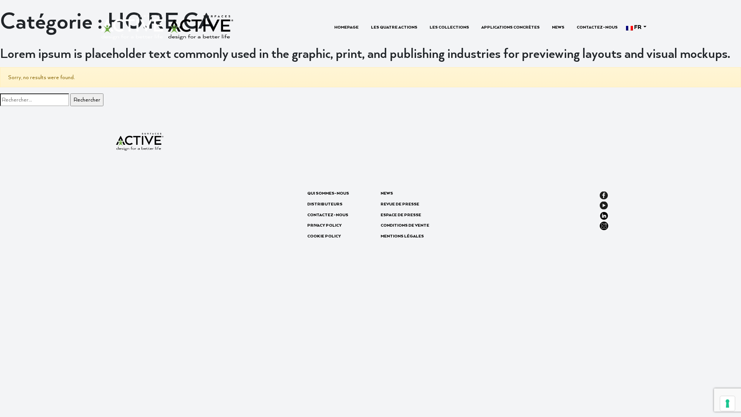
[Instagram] (604, 225)
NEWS (558, 27)
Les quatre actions (394, 27)
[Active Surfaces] (166, 26)
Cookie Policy (324, 236)
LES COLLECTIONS (449, 27)
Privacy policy (324, 225)
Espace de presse (401, 214)
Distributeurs (324, 204)
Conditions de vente (405, 225)
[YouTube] (604, 204)
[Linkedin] (604, 215)
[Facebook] (604, 194)
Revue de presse (400, 204)
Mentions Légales (402, 236)
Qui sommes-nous (328, 193)
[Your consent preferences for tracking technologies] (727, 403)
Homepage (346, 27)
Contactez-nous (597, 27)
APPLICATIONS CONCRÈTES (510, 27)
